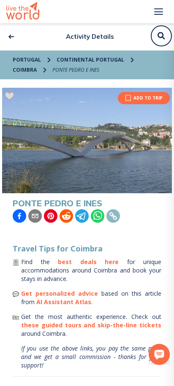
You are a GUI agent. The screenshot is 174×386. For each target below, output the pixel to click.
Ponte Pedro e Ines (75, 69)
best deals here (88, 262)
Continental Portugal (90, 59)
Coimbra (25, 69)
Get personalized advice (59, 293)
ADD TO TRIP (148, 98)
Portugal (27, 59)
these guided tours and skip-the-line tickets (91, 325)
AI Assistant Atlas (63, 302)
